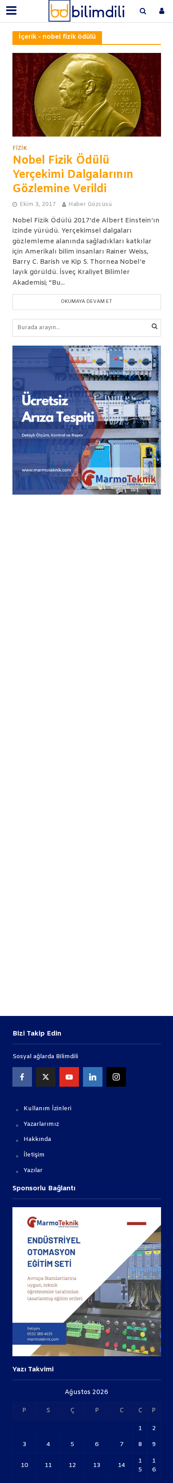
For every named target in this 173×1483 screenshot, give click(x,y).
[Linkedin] (92, 1077)
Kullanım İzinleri (47, 1108)
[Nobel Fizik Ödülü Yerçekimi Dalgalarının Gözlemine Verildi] (86, 94)
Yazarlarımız (41, 1124)
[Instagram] (116, 1077)
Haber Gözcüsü (90, 204)
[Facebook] (22, 1077)
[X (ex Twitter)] (45, 1077)
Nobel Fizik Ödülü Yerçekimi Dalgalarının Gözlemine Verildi (73, 175)
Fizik (19, 148)
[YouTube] (69, 1077)
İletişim (34, 1155)
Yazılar (33, 1170)
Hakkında (37, 1139)
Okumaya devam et (86, 301)
